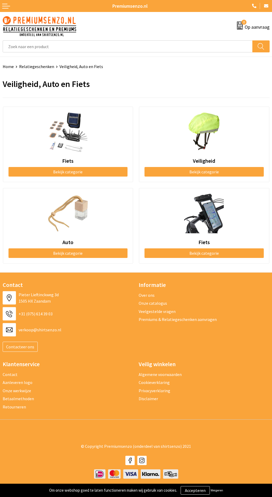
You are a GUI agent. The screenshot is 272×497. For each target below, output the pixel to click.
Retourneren (14, 407)
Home (8, 66)
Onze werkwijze (17, 390)
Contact (10, 374)
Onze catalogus (153, 303)
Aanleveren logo (17, 382)
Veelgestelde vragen (157, 311)
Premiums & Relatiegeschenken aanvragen (178, 319)
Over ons (147, 295)
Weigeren (217, 490)
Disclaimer (148, 398)
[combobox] (128, 46)
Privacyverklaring (154, 390)
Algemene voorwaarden (160, 374)
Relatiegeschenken (36, 66)
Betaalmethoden (18, 398)
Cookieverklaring (154, 382)
